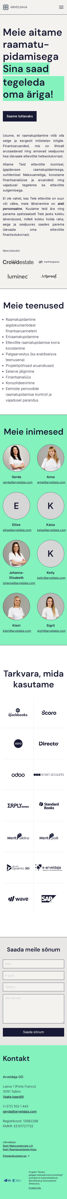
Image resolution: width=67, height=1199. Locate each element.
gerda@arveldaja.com (18, 482)
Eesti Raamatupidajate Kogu (19, 1149)
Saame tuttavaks (20, 116)
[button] (61, 7)
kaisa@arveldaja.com (51, 530)
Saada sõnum (33, 1032)
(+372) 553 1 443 (15, 1106)
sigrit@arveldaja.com (51, 631)
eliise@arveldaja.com (17, 530)
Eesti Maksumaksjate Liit (18, 1145)
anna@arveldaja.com (51, 482)
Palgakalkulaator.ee (15, 1155)
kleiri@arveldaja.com (17, 631)
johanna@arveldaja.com (19, 583)
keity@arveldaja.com (51, 578)
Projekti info (35, 1188)
